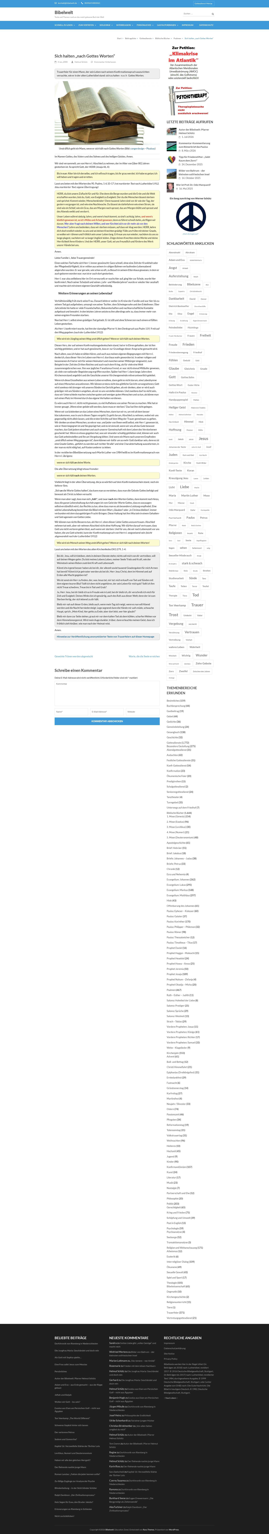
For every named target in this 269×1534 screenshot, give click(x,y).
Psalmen (171, 989)
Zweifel (183, 671)
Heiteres (171, 1145)
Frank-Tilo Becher (175, 336)
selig (208, 548)
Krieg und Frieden (176, 1212)
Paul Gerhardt (175, 518)
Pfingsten (171, 1119)
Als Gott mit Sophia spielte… (68, 1357)
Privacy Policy (170, 1358)
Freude (173, 344)
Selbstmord (196, 548)
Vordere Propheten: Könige (181, 1032)
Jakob (181, 439)
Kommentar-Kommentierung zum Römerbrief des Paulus (194, 145)
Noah (192, 503)
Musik (170, 1182)
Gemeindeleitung (175, 726)
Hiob (201, 422)
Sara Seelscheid (116, 1471)
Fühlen (173, 360)
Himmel (188, 421)
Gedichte (171, 721)
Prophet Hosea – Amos (178, 963)
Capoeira (181, 291)
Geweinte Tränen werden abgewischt (74, 656)
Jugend (170, 1156)
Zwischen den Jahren (201, 671)
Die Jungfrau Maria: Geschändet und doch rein (77, 1350)
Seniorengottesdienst (178, 791)
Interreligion (123, 25)
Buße (171, 291)
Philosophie (172, 1198)
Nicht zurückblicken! (64, 1516)
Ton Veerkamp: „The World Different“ (72, 1418)
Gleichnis (189, 368)
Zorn (171, 671)
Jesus (203, 438)
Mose (206, 495)
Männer (181, 503)
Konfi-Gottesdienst (176, 765)
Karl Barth (203, 455)
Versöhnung (174, 632)
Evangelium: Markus (177, 890)
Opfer (192, 510)
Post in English (174, 1223)
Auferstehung (178, 276)
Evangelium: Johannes (178, 879)
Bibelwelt (64, 12)
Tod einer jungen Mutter (142, 1420)
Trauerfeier (173, 1312)
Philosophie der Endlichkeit (137, 1415)
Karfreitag (172, 1093)
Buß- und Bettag (175, 1061)
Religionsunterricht (176, 1302)
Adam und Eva (177, 259)
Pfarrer (173, 525)
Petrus (203, 517)
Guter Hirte (194, 385)
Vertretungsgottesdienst (179, 1317)
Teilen (184, 586)
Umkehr (188, 615)
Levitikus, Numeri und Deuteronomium (73, 1453)
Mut (170, 503)
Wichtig (186, 655)
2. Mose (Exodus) (175, 821)
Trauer (197, 604)
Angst (173, 268)
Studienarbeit (176, 578)
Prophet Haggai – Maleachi (180, 953)
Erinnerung (203, 314)
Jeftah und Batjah (63, 1395)
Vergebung (176, 623)
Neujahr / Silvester (176, 1103)
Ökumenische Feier (177, 776)
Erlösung (172, 321)
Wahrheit (195, 647)
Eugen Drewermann (200, 321)
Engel (190, 313)
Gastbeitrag (173, 711)
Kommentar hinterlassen (105, 62)
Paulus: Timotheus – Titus (179, 942)
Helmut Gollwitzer (185, 414)
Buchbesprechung (176, 705)
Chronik (171, 869)
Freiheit (205, 335)
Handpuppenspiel (178, 399)
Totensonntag (174, 1130)
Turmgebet (172, 802)
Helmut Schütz (81, 62)
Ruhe (200, 533)
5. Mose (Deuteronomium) (180, 837)
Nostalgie (172, 1188)
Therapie (173, 595)
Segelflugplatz (201, 540)
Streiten (207, 570)
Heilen (196, 400)
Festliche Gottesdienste (179, 760)
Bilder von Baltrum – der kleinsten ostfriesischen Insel (194, 172)
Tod (195, 594)
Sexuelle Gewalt (175, 1272)
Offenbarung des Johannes (180, 905)
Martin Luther (189, 495)
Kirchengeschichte (176, 1296)
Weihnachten (173, 1140)
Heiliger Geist (177, 407)
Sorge (199, 556)
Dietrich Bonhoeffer (179, 306)
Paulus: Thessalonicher (178, 937)
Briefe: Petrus (174, 863)
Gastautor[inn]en (166, 25)
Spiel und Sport (174, 1277)
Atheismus (172, 1251)
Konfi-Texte (175, 470)
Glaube (174, 368)
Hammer (194, 393)
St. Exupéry (173, 564)
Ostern (170, 1109)
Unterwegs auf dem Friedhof (181, 807)
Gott (172, 377)
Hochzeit (171, 1151)
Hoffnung (175, 429)
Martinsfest (173, 1098)
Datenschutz (206, 25)
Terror (194, 586)
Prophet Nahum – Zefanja (180, 979)
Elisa (180, 313)
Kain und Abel (188, 455)
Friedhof (197, 352)
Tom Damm (114, 1443)
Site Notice (169, 1353)
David (192, 298)
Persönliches (144, 25)
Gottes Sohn (187, 377)
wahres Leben (176, 647)
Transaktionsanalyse (177, 1242)
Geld (197, 360)
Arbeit (185, 268)
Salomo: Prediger (175, 1005)
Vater (199, 615)
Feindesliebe (175, 327)
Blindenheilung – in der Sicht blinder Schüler (76, 1488)
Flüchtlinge (193, 327)
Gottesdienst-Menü (203, 3)
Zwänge (171, 678)
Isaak (170, 439)
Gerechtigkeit (174, 1207)
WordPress (174, 1529)
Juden (173, 455)
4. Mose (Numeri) (176, 832)
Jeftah (191, 439)
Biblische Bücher (175, 812)
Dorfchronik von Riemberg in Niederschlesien (76, 1343)
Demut (203, 299)
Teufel (205, 586)
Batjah (196, 277)
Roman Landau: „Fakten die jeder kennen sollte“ (77, 1474)
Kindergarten (173, 463)
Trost (173, 614)
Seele (188, 540)
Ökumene (172, 1267)
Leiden (206, 478)
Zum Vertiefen (86, 25)
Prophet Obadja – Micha (179, 984)
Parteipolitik (205, 510)
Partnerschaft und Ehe (178, 1193)
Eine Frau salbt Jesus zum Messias (71, 1364)
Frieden (188, 344)
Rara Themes (148, 1529)
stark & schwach (192, 563)
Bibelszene (193, 284)
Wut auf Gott (174, 664)
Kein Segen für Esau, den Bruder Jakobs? (74, 1502)
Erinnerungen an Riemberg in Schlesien (73, 1509)
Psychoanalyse (174, 1231)
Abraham (190, 252)
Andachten (172, 755)
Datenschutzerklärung (174, 1348)
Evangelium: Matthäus (178, 895)
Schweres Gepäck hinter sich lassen (71, 1425)
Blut (207, 285)
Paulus (190, 517)
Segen (172, 548)
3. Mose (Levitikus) (176, 826)
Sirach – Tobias (174, 1021)
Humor (190, 430)
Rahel (184, 525)
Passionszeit (173, 1114)
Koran (190, 470)
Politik (170, 1203)
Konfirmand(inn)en (176, 1166)
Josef (208, 447)
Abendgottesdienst (176, 749)
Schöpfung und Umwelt (178, 1217)
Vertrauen (192, 632)
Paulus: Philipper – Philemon (181, 926)
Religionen (175, 532)
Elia (170, 313)
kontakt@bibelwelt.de (67, 3)
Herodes (200, 414)
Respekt (190, 533)
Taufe (172, 586)
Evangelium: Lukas (176, 884)
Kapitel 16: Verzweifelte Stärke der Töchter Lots (77, 1446)
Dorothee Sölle (200, 306)
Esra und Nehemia (176, 874)
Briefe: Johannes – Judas (179, 858)
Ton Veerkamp (177, 605)
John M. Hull (196, 447)
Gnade (203, 368)
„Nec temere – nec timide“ (142, 1360)
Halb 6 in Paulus (177, 392)
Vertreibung (174, 639)
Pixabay (150, 148)
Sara (170, 540)
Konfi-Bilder (201, 463)
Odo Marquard (177, 510)
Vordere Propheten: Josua (180, 1026)
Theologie (172, 1282)
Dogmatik (172, 1291)
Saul (178, 540)
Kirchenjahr (173, 1053)
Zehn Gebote (203, 663)
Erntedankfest (174, 1077)
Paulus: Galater (174, 916)
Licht (172, 487)
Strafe (195, 571)
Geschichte (172, 737)
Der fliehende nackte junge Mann (70, 1467)
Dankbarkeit (176, 298)
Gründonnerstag (175, 1088)
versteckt (193, 624)
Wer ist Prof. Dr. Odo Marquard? (193, 184)
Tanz (204, 578)
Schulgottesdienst (176, 786)
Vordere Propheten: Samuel (181, 1042)
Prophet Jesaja (174, 974)
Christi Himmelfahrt (177, 1067)
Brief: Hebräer (174, 847)
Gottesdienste (174, 742)
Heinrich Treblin (198, 407)
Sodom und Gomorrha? (66, 1439)
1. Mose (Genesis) (176, 816)
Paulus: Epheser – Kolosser (180, 911)
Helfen (171, 414)
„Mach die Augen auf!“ (191, 234)
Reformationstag (175, 1124)
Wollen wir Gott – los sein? (67, 1402)
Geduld (186, 360)
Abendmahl (174, 252)
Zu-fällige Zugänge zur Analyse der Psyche (75, 1481)
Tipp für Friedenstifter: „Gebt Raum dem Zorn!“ (194, 158)
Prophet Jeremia (175, 968)
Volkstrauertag (174, 1135)
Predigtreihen (174, 781)
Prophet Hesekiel (175, 958)
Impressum (187, 25)
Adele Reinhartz (196, 260)
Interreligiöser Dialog (178, 1261)
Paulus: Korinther (176, 921)
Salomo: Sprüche (175, 1010)
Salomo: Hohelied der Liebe (181, 1000)
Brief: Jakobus (174, 853)
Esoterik (171, 1256)
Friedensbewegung (178, 352)
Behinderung (175, 284)
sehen (183, 547)
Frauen (191, 335)
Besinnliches (173, 700)
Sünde (193, 578)
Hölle (200, 430)
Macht (196, 487)
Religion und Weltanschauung (182, 1247)
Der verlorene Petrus (65, 1432)
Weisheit (172, 656)
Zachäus (187, 664)
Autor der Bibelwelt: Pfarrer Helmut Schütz (194, 131)
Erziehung (184, 321)
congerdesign (137, 148)
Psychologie (173, 1228)
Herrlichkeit (174, 422)
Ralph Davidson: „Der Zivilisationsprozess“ (75, 1495)
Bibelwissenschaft (176, 1286)
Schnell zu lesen (64, 25)
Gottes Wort (175, 385)
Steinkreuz (173, 571)
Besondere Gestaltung (178, 746)
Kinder (170, 1161)
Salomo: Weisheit (175, 1016)
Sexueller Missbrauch (180, 555)
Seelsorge (105, 25)
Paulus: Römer (174, 932)
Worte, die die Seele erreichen (144, 656)
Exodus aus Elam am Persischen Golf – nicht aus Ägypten (77, 1410)
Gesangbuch (173, 732)
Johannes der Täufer (177, 447)
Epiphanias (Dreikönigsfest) (181, 1072)
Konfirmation (173, 770)
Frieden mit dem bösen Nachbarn (140, 1366)
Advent (170, 1056)
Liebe (184, 486)
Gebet (170, 716)
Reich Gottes (196, 525)
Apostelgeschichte (176, 842)
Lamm (196, 478)
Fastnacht (172, 1082)
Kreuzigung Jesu (178, 478)
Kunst (170, 1172)
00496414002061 (92, 3)
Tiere (185, 595)
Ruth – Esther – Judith (178, 995)
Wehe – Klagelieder (177, 1047)
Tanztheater (173, 797)
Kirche (187, 462)
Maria (172, 495)
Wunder (201, 655)
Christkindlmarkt (196, 291)
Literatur (171, 1177)
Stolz (186, 571)
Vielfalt (189, 640)
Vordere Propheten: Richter (181, 1037)
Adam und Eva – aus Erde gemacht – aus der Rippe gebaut (78, 1386)
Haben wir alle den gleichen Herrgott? (72, 1460)
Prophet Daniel (174, 947)
